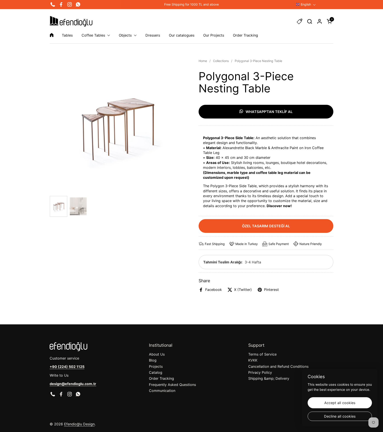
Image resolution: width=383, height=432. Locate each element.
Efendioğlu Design (79, 424)
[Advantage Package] (299, 21)
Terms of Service (262, 354)
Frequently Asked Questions (172, 384)
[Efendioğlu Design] (71, 21)
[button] (309, 21)
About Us (157, 354)
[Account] (319, 21)
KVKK (252, 360)
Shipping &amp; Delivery (268, 378)
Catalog (155, 372)
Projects (156, 366)
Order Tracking (161, 378)
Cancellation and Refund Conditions (278, 366)
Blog (152, 360)
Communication (162, 390)
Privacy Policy (260, 372)
